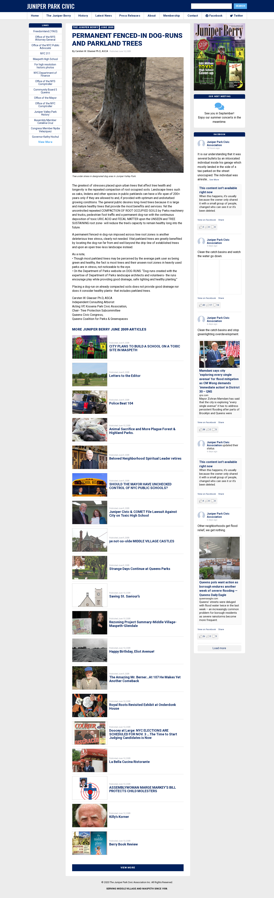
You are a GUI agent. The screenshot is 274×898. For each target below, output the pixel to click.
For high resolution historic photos (45, 66)
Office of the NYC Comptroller (45, 105)
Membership (171, 15)
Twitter (238, 15)
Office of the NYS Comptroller (45, 83)
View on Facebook (207, 220)
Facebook (216, 15)
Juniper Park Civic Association (218, 143)
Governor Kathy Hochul (45, 136)
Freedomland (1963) (45, 31)
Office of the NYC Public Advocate (45, 47)
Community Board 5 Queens (45, 91)
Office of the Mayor (45, 97)
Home (35, 15)
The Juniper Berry (58, 15)
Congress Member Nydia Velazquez (45, 130)
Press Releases (129, 15)
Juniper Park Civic (51, 6)
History (83, 15)
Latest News (103, 15)
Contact (193, 15)
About (152, 15)
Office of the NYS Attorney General (45, 38)
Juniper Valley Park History (45, 113)
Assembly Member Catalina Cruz (45, 121)
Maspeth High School (45, 59)
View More (128, 867)
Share (221, 220)
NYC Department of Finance (45, 74)
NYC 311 (45, 53)
